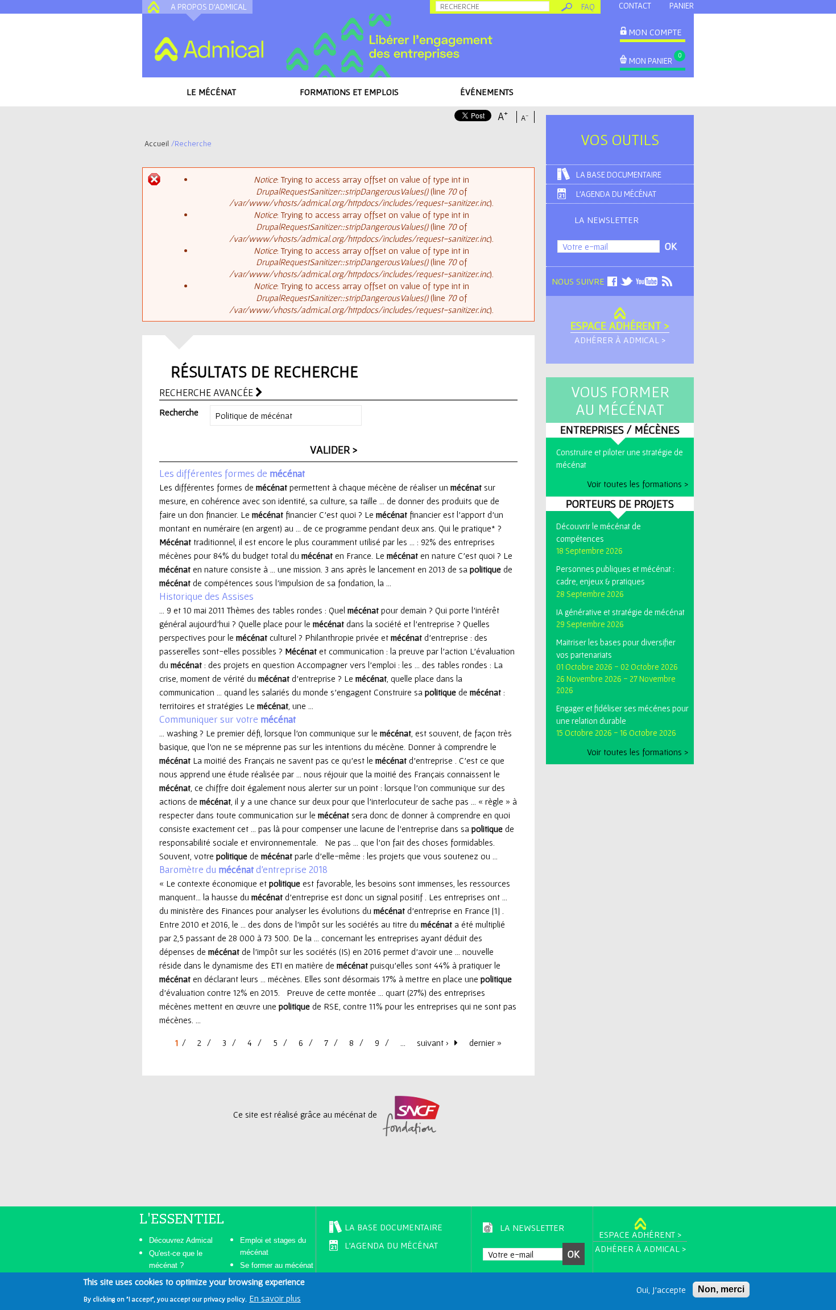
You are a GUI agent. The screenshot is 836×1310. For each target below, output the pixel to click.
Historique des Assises (206, 596)
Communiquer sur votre (227, 719)
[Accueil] (209, 48)
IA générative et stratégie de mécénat (620, 612)
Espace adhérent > (619, 325)
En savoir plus (275, 1297)
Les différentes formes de (232, 473)
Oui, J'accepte (661, 1289)
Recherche (178, 412)
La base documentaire (618, 174)
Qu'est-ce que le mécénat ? (175, 1259)
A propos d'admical (209, 6)
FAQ (588, 6)
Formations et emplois (349, 91)
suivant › (433, 1042)
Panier (681, 5)
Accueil (156, 143)
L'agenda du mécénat (616, 194)
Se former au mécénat (276, 1265)
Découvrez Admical (181, 1240)
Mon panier (650, 60)
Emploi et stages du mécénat (273, 1246)
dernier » (485, 1042)
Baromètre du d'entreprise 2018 (243, 869)
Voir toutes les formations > (637, 484)
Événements (487, 91)
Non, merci (721, 1289)
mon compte (655, 32)
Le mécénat (211, 91)
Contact (635, 5)
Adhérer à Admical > (619, 340)
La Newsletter (606, 220)
